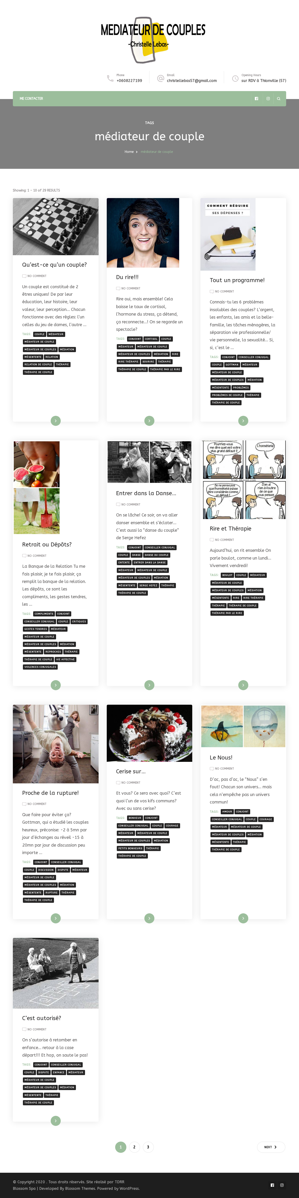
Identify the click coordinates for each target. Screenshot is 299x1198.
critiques (79, 621)
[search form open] (278, 98)
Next (268, 1147)
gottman (232, 364)
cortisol (151, 339)
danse (136, 555)
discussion (46, 870)
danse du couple (157, 555)
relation (52, 357)
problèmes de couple (227, 395)
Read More (48, 420)
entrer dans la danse (150, 562)
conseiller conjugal (254, 357)
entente (124, 562)
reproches (53, 651)
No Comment (37, 276)
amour (227, 811)
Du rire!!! (127, 277)
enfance (58, 1072)
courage (172, 825)
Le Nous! (221, 757)
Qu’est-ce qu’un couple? (54, 265)
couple (40, 334)
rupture (52, 892)
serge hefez (148, 585)
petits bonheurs (130, 848)
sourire (148, 361)
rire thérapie (128, 361)
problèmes (241, 387)
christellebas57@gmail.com (192, 80)
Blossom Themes (80, 1188)
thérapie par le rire (165, 369)
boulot (227, 575)
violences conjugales (40, 667)
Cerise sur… (131, 771)
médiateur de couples (40, 349)
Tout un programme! (237, 280)
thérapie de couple (38, 372)
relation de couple (38, 364)
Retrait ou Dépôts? (47, 544)
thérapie (62, 364)
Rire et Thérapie (230, 528)
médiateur (56, 334)
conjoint (135, 339)
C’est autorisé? (41, 1018)
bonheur (135, 818)
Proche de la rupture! (50, 793)
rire (175, 354)
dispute (63, 870)
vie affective (65, 659)
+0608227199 (129, 80)
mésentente (33, 357)
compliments (44, 613)
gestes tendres (36, 629)
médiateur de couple (39, 341)
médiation (67, 349)
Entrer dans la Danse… (146, 493)
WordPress (129, 1188)
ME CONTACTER (31, 99)
